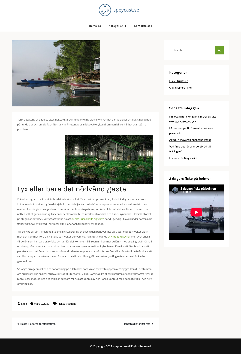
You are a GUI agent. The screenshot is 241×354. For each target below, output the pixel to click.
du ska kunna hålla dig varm (87, 218)
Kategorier (116, 25)
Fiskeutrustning (67, 303)
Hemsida (95, 25)
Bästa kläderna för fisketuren (38, 323)
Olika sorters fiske (180, 87)
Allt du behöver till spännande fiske (190, 139)
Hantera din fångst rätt (136, 323)
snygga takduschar (119, 236)
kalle (24, 303)
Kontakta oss (143, 25)
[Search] (219, 50)
